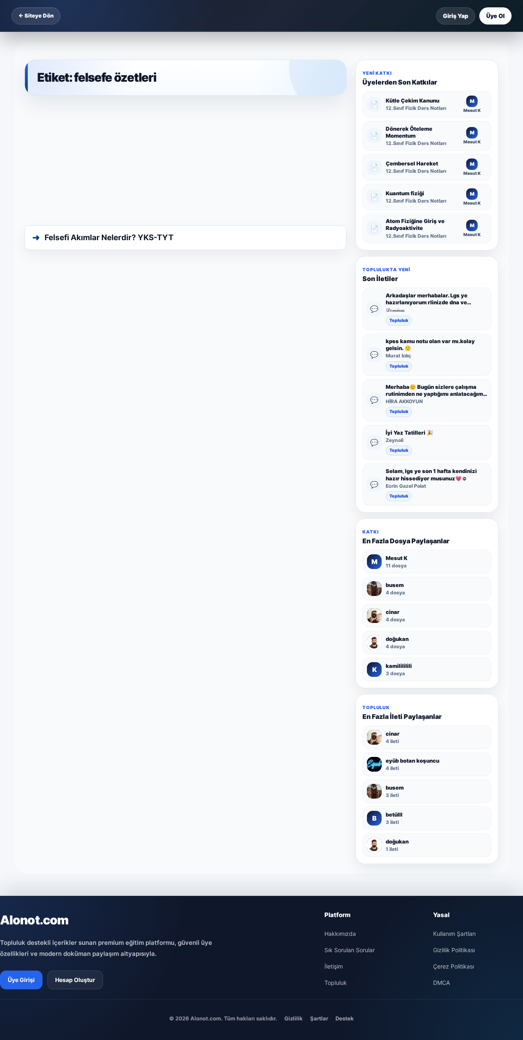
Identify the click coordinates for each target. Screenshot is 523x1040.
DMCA (441, 982)
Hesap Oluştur (75, 979)
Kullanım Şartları (454, 933)
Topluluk (398, 320)
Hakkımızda (340, 933)
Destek (344, 1018)
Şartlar (319, 1018)
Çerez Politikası (453, 966)
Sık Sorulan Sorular (349, 949)
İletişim (333, 966)
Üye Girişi (21, 979)
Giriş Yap (455, 15)
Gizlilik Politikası (454, 949)
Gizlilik (293, 1018)
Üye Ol (495, 15)
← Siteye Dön (36, 15)
